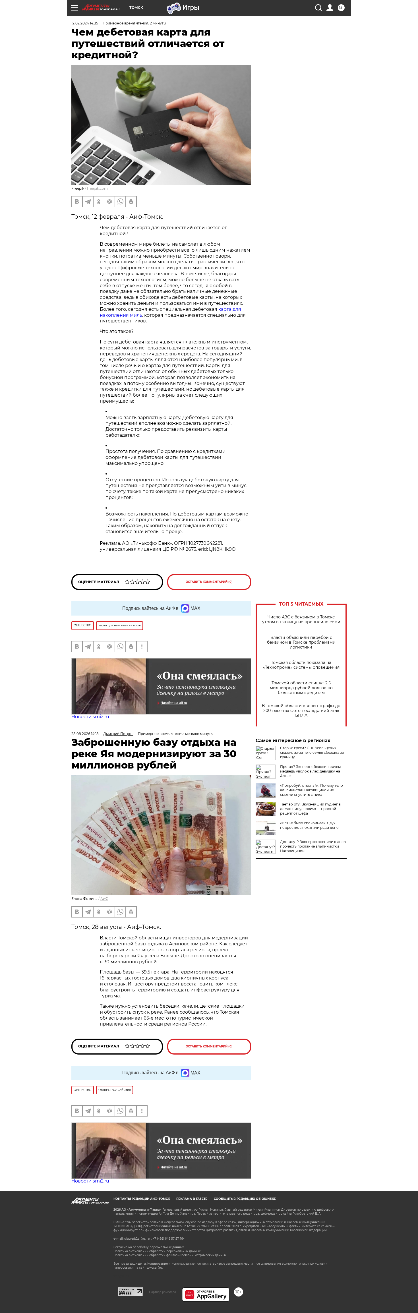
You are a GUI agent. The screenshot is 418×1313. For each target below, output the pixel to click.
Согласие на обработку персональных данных (148, 1247)
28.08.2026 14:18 (85, 734)
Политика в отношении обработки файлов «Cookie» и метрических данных (169, 1255)
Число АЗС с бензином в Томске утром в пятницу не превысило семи (301, 619)
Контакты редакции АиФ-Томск (141, 1199)
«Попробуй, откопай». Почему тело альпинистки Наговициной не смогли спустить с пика (311, 790)
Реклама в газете (191, 1199)
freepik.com (97, 188)
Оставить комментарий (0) (209, 582)
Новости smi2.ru (90, 716)
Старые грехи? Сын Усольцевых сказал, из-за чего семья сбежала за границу (312, 752)
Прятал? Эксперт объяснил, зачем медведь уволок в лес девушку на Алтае (310, 771)
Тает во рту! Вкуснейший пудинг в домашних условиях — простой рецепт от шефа (310, 808)
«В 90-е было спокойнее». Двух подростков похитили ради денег (310, 825)
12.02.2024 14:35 (84, 23)
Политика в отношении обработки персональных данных (156, 1251)
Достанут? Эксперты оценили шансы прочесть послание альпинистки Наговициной (313, 846)
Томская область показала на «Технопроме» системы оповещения (301, 665)
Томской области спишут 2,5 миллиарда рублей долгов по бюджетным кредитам (301, 688)
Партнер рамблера (162, 1292)
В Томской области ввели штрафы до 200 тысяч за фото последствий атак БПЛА (301, 710)
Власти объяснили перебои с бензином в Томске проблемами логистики (301, 642)
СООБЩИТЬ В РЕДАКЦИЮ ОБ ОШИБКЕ (245, 1199)
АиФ (104, 898)
